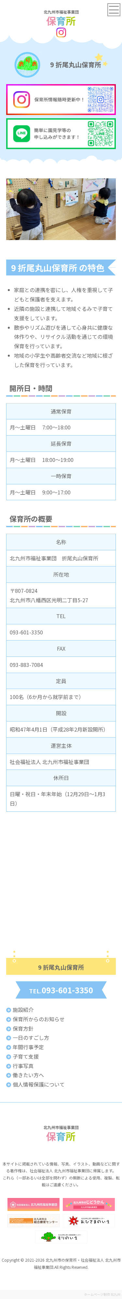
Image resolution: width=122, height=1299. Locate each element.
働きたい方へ (28, 1075)
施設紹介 (23, 1009)
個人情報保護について (39, 1084)
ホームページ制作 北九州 (102, 1294)
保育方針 (23, 1028)
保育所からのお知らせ (39, 1019)
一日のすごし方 (31, 1037)
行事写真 (23, 1066)
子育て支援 (26, 1056)
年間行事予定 (28, 1047)
